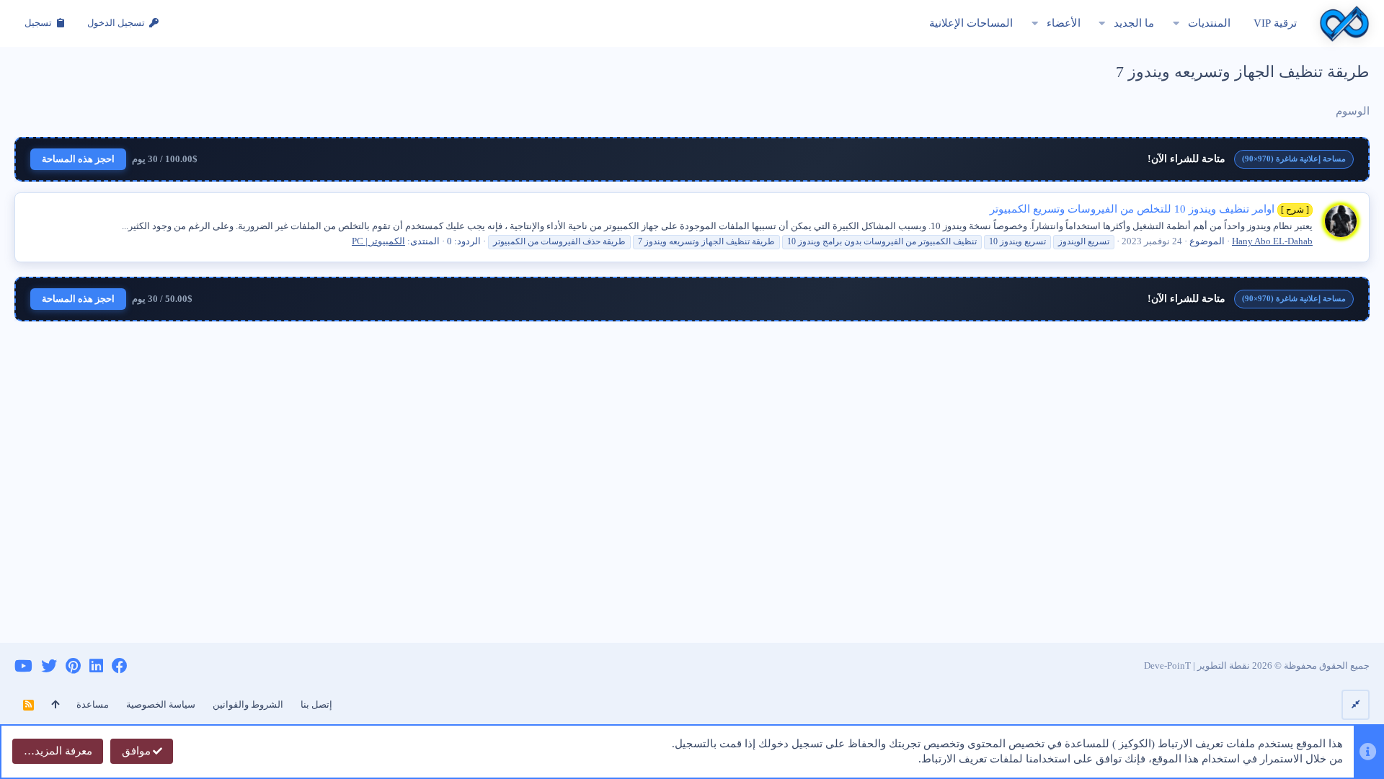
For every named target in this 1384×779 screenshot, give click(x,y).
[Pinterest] (73, 666)
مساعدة (92, 704)
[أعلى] (55, 704)
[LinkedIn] (96, 666)
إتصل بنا (316, 704)
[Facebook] (120, 666)
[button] (1176, 23)
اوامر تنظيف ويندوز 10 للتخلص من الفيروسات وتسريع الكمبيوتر (1149, 209)
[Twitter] (49, 666)
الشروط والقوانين (248, 704)
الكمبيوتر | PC (378, 241)
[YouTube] (23, 666)
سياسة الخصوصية (160, 704)
